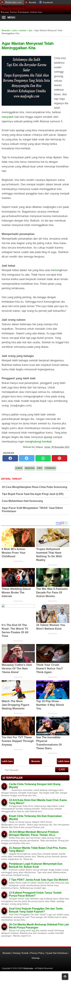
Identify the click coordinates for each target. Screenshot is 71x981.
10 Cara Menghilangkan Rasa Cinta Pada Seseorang (34, 487)
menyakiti (8, 116)
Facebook (48, 2)
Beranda (35, 761)
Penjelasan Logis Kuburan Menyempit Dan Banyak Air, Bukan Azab (35, 865)
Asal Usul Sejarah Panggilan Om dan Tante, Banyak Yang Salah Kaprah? (36, 910)
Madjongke (13, 8)
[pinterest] (59, 458)
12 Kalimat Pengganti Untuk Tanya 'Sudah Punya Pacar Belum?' (35, 894)
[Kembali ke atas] (65, 977)
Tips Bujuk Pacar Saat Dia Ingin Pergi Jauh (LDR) (32, 494)
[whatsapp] (43, 458)
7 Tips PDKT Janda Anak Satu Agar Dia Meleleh (38, 879)
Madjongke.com (13, 2)
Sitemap (35, 958)
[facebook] (10, 458)
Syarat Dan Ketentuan (56, 953)
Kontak (32, 2)
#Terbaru (50, 468)
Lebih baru (7, 761)
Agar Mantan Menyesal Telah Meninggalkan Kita (27, 45)
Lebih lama (63, 761)
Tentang (16, 953)
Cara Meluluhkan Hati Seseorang (22, 501)
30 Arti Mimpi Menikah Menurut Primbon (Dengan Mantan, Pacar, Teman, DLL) (34, 833)
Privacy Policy (37, 953)
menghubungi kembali (38, 441)
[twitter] (26, 458)
